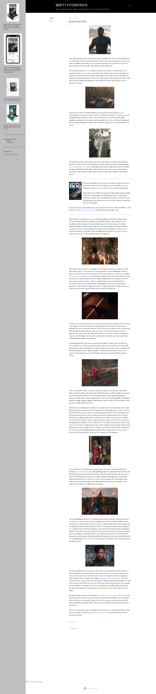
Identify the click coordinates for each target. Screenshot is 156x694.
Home (58, 9)
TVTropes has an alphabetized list (80, 276)
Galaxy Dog (99, 188)
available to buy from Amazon (85, 210)
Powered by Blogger (92, 688)
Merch (63, 9)
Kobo (107, 612)
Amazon (99, 612)
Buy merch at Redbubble (12, 100)
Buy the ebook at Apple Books (12, 71)
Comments (10, 142)
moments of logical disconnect (110, 578)
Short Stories (84, 9)
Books (69, 9)
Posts (8, 141)
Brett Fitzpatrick (72, 5)
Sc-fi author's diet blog (11, 154)
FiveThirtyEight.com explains (81, 167)
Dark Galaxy (124, 185)
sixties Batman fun (82, 472)
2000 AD (106, 9)
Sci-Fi (92, 9)
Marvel (51, 21)
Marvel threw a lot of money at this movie (110, 595)
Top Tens (98, 9)
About (75, 9)
